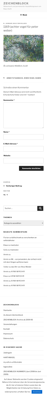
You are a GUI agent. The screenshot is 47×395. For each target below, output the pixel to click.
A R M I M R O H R (18, 271)
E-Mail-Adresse (10, 144)
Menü (25, 15)
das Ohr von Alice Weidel (21, 267)
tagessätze (7, 367)
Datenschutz (8, 338)
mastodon (14, 245)
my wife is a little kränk (12, 362)
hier (28, 392)
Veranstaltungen (10, 324)
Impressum (8, 334)
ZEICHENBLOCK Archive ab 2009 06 (18, 320)
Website (6, 156)
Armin (5, 255)
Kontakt (6, 329)
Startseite (7, 310)
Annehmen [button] (37, 392)
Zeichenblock (16, 3)
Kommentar (9, 100)
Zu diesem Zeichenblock (13, 315)
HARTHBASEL (9, 357)
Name (6, 132)
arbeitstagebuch (15, 78)
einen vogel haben (32, 78)
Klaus (24, 23)
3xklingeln (7, 353)
